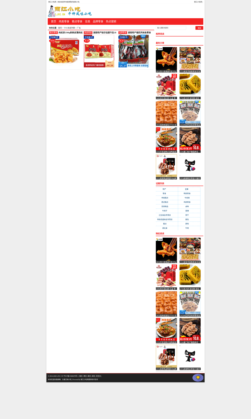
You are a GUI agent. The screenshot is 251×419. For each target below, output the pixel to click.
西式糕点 (166, 202)
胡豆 (93, 376)
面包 (189, 219)
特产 (167, 189)
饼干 (189, 215)
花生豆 (98, 376)
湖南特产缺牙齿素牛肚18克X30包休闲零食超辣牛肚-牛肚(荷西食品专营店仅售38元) (105, 32)
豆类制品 (166, 206)
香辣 (189, 211)
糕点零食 (77, 21)
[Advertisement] (78, 400)
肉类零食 (64, 21)
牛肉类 (189, 198)
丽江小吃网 (198, 2)
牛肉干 (167, 211)
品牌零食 (98, 21)
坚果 (189, 189)
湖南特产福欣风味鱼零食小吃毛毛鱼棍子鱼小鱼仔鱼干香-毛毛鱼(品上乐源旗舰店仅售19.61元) (140, 32)
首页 (53, 21)
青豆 (85, 376)
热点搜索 (111, 21)
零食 (167, 193)
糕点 (167, 224)
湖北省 (167, 228)
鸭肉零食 (189, 193)
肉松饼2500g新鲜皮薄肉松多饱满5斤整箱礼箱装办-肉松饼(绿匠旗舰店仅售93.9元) (71, 32)
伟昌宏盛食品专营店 (167, 219)
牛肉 (189, 228)
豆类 (87, 21)
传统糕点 (166, 198)
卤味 (189, 206)
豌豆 (89, 376)
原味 (189, 224)
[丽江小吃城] (70, 11)
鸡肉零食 (189, 202)
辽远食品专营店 (167, 215)
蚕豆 (80, 376)
